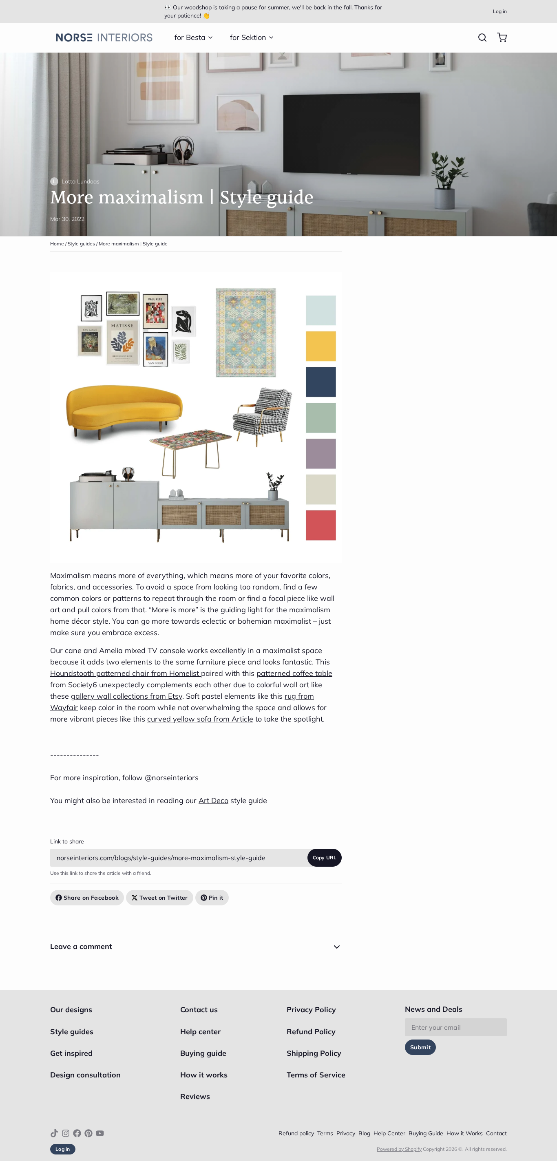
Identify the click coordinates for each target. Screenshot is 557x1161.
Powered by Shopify (399, 1149)
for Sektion (248, 37)
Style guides (81, 244)
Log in (500, 11)
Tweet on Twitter (163, 897)
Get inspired (71, 1053)
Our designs (71, 1009)
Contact (496, 1133)
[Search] (479, 37)
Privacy (345, 1133)
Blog (364, 1133)
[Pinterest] (88, 1133)
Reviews (195, 1096)
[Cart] (499, 37)
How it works (204, 1074)
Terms (325, 1133)
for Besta (190, 37)
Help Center (389, 1133)
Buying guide (203, 1053)
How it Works (464, 1133)
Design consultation (85, 1074)
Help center (200, 1031)
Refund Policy (311, 1031)
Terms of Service (316, 1074)
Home (57, 244)
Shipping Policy (314, 1053)
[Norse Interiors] (104, 37)
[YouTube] (100, 1133)
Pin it (216, 897)
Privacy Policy (311, 1009)
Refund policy (296, 1133)
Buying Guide (426, 1133)
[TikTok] (54, 1133)
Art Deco (213, 800)
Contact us (199, 1009)
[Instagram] (66, 1133)
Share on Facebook (91, 897)
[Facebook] (77, 1133)
